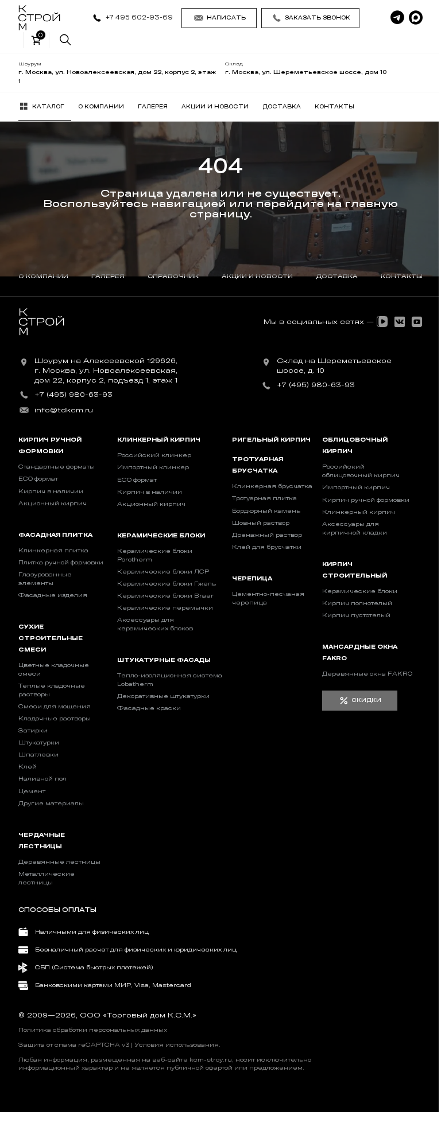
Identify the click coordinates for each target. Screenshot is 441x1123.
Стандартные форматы (56, 466)
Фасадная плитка (55, 535)
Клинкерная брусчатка (272, 486)
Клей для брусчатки (266, 547)
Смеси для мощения (54, 706)
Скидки (366, 700)
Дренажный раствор (267, 535)
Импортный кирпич (356, 487)
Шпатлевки (38, 754)
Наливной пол (42, 778)
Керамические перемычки (165, 608)
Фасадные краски (149, 708)
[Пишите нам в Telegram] (397, 18)
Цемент (31, 791)
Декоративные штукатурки (163, 696)
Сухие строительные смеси (50, 638)
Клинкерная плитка (53, 550)
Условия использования (176, 1045)
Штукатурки (38, 742)
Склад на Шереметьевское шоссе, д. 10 (334, 366)
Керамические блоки (161, 535)
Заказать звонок (317, 18)
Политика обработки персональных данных (92, 1030)
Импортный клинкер (153, 467)
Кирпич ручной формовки (365, 500)
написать (226, 18)
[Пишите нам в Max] (416, 18)
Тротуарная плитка (264, 498)
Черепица (252, 578)
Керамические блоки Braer (165, 595)
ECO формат (38, 478)
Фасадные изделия (52, 595)
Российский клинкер (154, 455)
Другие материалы (51, 803)
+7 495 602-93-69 (139, 17)
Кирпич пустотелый (356, 615)
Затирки (33, 730)
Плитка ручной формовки (60, 562)
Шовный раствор (260, 523)
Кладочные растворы (54, 718)
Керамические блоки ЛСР (163, 571)
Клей (27, 766)
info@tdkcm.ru (63, 410)
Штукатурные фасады (164, 660)
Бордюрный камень (266, 511)
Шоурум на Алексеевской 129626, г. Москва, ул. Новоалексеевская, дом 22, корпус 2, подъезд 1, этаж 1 (105, 370)
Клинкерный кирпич (158, 439)
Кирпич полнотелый (357, 603)
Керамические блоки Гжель (166, 583)
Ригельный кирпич (271, 439)
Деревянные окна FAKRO (367, 673)
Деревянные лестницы (59, 862)
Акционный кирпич (52, 503)
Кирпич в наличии (50, 491)
